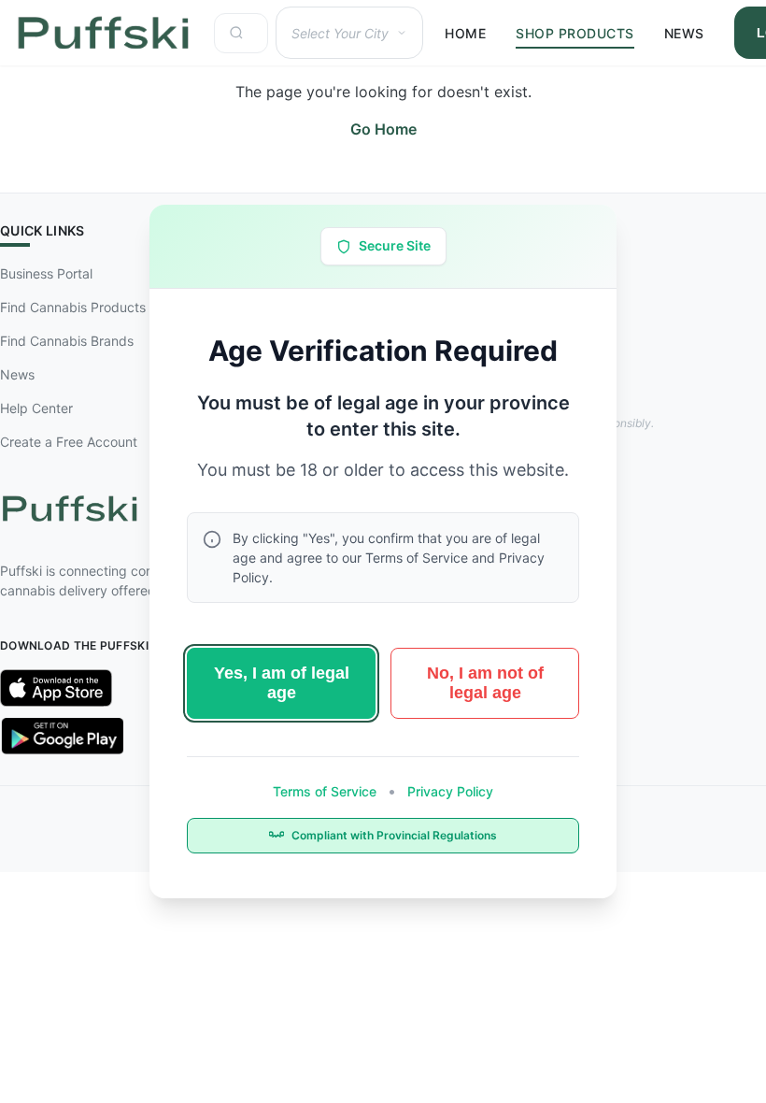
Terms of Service (326, 791)
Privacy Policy (448, 791)
